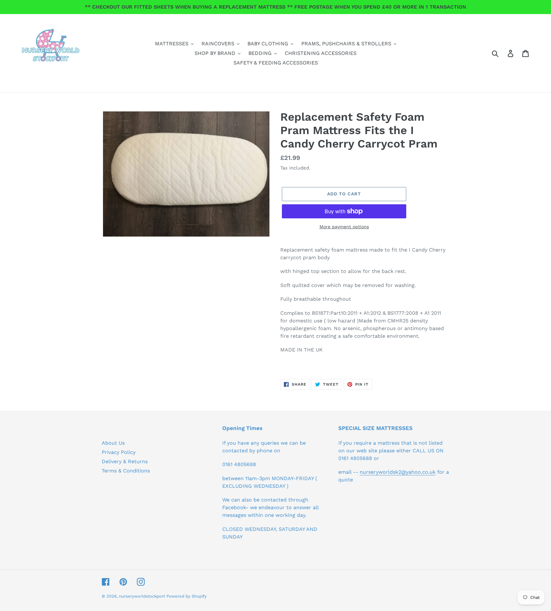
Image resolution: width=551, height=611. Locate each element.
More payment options (344, 226)
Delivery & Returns (125, 461)
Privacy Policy (119, 452)
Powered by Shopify (186, 596)
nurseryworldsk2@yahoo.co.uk (398, 472)
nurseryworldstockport (142, 596)
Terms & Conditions (126, 471)
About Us (113, 443)
